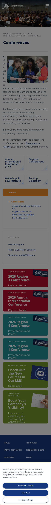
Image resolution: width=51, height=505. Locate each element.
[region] (25, 483)
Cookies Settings (25, 500)
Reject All (25, 493)
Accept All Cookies (25, 485)
